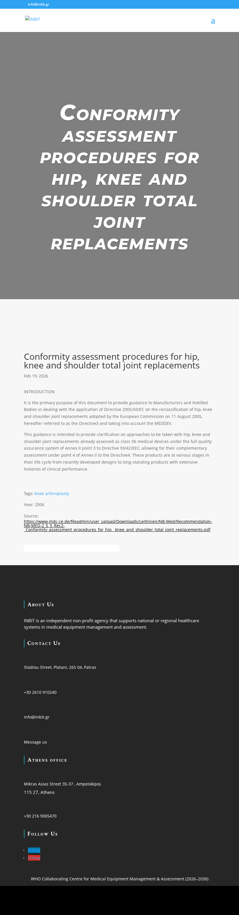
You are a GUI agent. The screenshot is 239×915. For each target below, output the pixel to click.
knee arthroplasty (52, 493)
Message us (35, 742)
